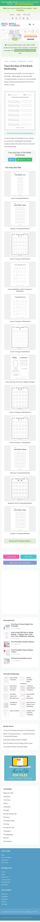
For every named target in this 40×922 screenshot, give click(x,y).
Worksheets (7, 841)
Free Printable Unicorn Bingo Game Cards (17, 743)
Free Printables (6, 857)
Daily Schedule (14, 711)
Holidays (6, 810)
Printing (6, 824)
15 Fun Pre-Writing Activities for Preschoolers (19, 730)
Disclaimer (4, 885)
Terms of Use (5, 879)
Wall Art (6, 838)
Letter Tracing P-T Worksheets (20, 442)
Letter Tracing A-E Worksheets (20, 412)
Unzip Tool (11, 557)
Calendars (18, 660)
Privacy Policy (5, 882)
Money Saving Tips (10, 814)
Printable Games (9, 821)
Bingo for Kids (8, 793)
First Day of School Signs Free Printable (22, 625)
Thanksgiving (8, 834)
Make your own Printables (20, 563)
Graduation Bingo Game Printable (15, 740)
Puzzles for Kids (8, 828)
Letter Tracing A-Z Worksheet (20, 321)
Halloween (7, 807)
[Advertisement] (20, 592)
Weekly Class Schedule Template (31, 712)
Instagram (4, 896)
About (3, 874)
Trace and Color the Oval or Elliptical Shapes (20, 382)
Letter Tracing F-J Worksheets (20, 259)
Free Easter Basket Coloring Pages (15, 747)
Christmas (6, 800)
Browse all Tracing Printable (19, 541)
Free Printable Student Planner (22, 642)
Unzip (18, 15)
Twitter (3, 901)
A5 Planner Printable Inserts (21, 658)
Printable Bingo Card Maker (25, 50)
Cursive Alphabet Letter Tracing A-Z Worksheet (20, 290)
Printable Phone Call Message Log (14, 696)
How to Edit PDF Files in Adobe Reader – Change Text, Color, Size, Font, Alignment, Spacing (22, 634)
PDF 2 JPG (28, 557)
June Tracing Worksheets (20, 198)
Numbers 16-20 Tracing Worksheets (20, 503)
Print (12, 160)
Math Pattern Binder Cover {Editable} (31, 704)
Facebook (4, 899)
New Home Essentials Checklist (13, 688)
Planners (17, 638)
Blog (2, 855)
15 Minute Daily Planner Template (31, 688)
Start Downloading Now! (24, 4)
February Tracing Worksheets (20, 473)
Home (12, 15)
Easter (5, 803)
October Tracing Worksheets (20, 533)
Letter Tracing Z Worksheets (20, 352)
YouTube (4, 904)
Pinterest (4, 894)
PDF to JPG (26, 15)
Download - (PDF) (25, 160)
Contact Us (4, 877)
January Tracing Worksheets (20, 228)
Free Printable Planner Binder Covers (22, 651)
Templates (18, 628)
